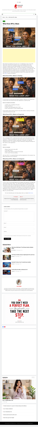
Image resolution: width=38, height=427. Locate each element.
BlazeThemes (30, 423)
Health (4, 398)
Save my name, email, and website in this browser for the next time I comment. (18, 235)
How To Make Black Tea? (7, 411)
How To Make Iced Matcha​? (8, 408)
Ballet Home (30, 192)
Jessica (5, 25)
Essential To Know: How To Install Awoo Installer (21, 262)
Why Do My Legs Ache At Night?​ (8, 417)
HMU (6, 73)
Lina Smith (14, 250)
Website (5, 231)
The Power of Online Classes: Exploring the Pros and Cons (23, 254)
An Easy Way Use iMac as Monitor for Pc (20, 269)
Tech (4, 21)
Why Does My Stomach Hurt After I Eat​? (11, 400)
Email (5, 227)
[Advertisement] (19, 55)
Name (5, 223)
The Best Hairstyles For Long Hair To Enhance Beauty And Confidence (15, 405)
